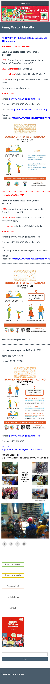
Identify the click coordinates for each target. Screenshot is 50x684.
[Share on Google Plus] (17, 543)
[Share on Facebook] (4, 543)
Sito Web (5, 109)
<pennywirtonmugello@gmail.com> (25, 236)
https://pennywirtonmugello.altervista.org (27, 250)
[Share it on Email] (24, 543)
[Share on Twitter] (11, 543)
